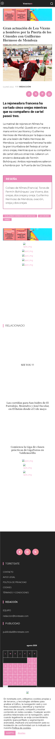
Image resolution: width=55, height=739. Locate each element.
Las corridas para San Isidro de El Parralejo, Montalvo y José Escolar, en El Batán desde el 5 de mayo (27, 406)
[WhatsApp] (49, 94)
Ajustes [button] (21, 733)
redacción (25, 87)
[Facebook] (29, 94)
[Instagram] (27, 552)
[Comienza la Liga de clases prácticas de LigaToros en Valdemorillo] (27, 429)
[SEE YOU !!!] (27, 347)
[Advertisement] (27, 295)
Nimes (7, 219)
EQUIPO (7, 610)
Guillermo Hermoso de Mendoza (20, 216)
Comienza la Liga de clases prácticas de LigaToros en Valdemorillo (27, 450)
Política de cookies (21, 728)
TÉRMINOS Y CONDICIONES (16, 592)
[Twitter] (36, 94)
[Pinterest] (42, 94)
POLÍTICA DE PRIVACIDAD (15, 582)
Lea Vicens (44, 216)
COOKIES (7, 587)
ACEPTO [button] (10, 733)
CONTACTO (8, 571)
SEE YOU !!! (27, 364)
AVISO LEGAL (9, 577)
